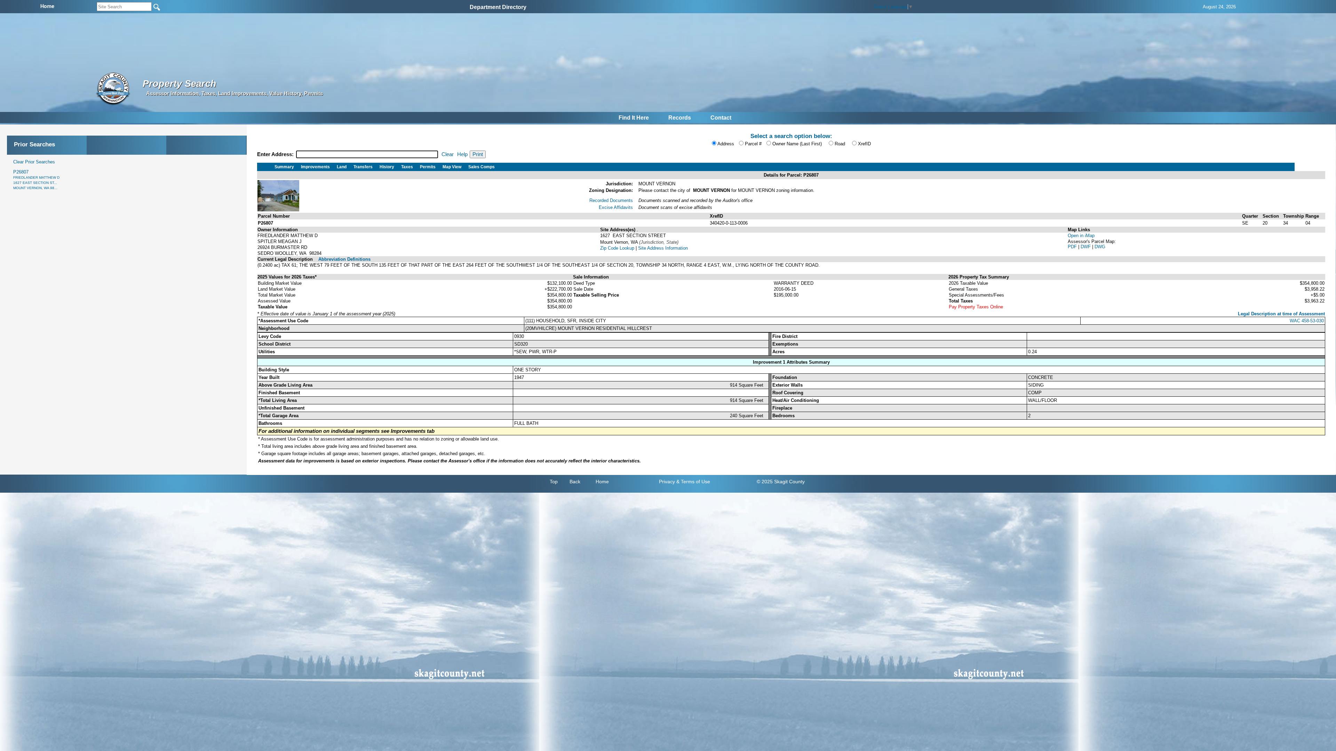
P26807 (36, 179)
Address (725, 143)
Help (462, 154)
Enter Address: (276, 154)
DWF (1086, 246)
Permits (428, 166)
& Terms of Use (693, 481)
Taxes (407, 166)
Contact (720, 118)
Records (679, 118)
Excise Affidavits (616, 207)
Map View (452, 166)
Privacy (667, 481)
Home (602, 481)
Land (342, 166)
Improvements (315, 166)
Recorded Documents (611, 200)
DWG (1100, 246)
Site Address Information (663, 248)
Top (554, 481)
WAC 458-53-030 (1307, 320)
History (387, 166)
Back (575, 481)
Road (840, 143)
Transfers (363, 166)
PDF (1073, 246)
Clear (448, 154)
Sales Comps (481, 166)
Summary (284, 166)
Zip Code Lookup (617, 248)
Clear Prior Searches (34, 161)
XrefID (864, 143)
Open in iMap (1081, 235)
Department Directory (498, 7)
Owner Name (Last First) (797, 143)
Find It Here (634, 118)
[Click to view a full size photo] (278, 209)
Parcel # (753, 143)
